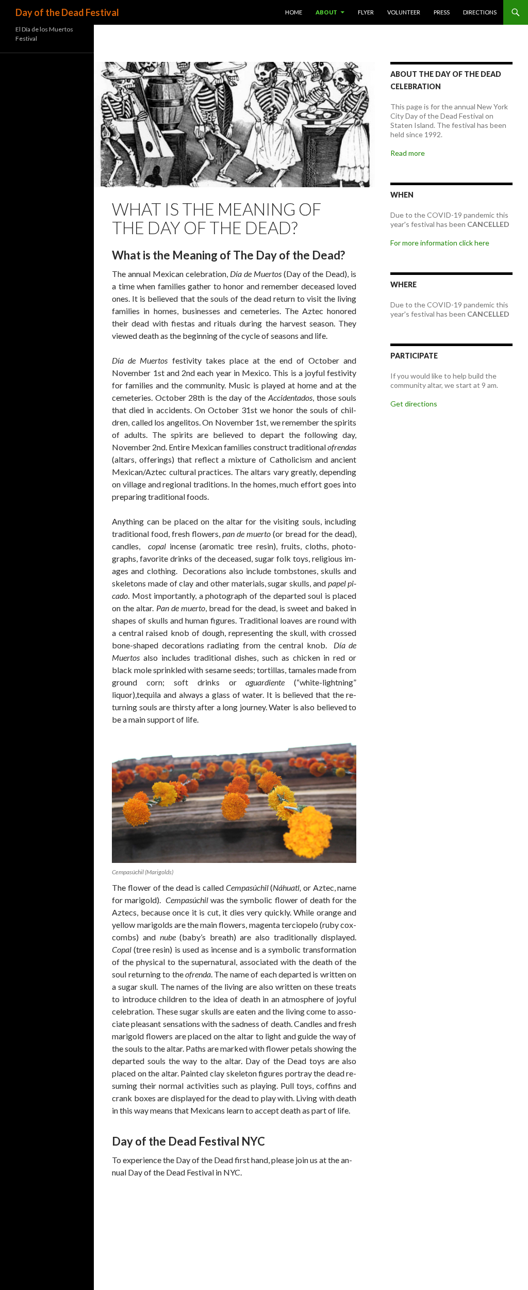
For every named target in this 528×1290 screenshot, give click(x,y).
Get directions (413, 403)
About (326, 12)
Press (442, 12)
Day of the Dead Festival (67, 12)
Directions (480, 12)
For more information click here (439, 242)
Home (293, 12)
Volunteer (403, 12)
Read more (407, 153)
